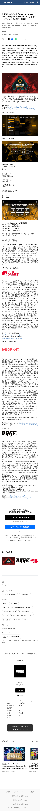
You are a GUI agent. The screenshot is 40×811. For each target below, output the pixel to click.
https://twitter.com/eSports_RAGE (21, 498)
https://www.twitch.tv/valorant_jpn (18, 107)
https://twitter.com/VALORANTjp (28, 425)
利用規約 (32, 792)
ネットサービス (25, 594)
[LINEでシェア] (15, 39)
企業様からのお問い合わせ (20, 800)
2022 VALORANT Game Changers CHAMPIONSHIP (18, 607)
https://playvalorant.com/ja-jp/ (28, 423)
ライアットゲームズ (25, 611)
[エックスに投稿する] (8, 39)
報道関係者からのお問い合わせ (20, 796)
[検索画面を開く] (38, 2)
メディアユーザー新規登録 (20, 527)
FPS (24, 620)
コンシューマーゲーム (10, 594)
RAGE (5, 603)
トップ (5, 654)
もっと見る (35, 741)
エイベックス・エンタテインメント (22, 616)
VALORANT (14, 603)
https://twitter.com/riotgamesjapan (12, 338)
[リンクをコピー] (24, 39)
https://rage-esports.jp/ (17, 496)
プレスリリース (13, 654)
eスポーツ (16, 620)
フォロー (20, 690)
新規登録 (32, 2)
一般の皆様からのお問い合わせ (20, 804)
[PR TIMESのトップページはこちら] (8, 2)
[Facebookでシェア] (12, 39)
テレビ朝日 (6, 620)
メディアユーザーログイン (20, 517)
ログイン (25, 2)
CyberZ (5, 616)
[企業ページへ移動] (20, 672)
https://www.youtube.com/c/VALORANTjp (22, 109)
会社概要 (8, 792)
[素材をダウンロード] (21, 39)
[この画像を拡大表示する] (8, 560)
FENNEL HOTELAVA (9, 611)
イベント (6, 586)
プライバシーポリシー (20, 792)
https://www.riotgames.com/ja (11, 335)
